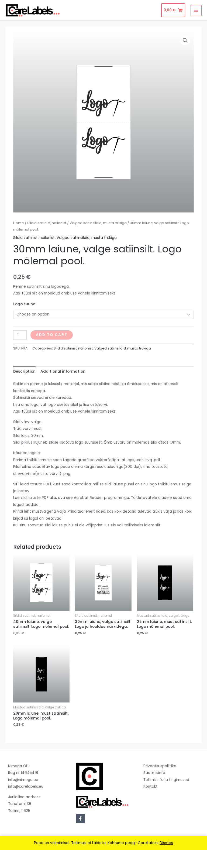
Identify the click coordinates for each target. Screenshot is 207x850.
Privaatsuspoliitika (159, 766)
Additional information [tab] (62, 371)
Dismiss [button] (166, 842)
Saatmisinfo (154, 772)
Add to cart (51, 334)
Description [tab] (24, 371)
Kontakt (150, 786)
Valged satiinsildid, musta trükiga (98, 223)
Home (18, 223)
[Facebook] (80, 818)
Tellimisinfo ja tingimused (166, 779)
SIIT (16, 484)
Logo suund (24, 304)
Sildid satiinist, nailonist (46, 223)
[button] (185, 40)
